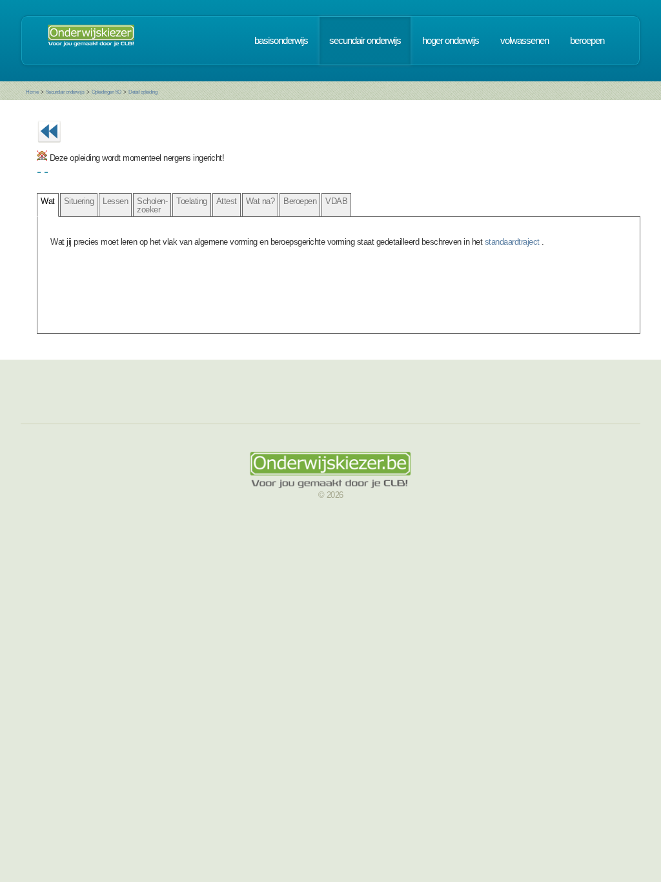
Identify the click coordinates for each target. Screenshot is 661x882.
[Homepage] (91, 40)
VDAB (336, 201)
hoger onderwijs (450, 41)
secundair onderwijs (365, 41)
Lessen (115, 201)
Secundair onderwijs (65, 92)
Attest (226, 201)
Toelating (191, 201)
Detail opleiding (142, 92)
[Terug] (49, 146)
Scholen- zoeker (152, 205)
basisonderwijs (281, 41)
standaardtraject (513, 242)
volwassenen (524, 41)
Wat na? (260, 201)
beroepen (587, 41)
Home (32, 92)
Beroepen (299, 201)
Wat (48, 201)
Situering (79, 201)
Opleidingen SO (106, 92)
